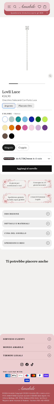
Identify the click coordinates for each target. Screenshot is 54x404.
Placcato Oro (25, 105)
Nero (11, 136)
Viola (45, 128)
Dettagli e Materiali (16, 223)
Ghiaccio (11, 119)
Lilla (38, 128)
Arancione (11, 128)
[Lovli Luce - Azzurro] (14, 322)
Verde (38, 119)
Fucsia (25, 128)
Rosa (31, 128)
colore (11, 113)
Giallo (5, 128)
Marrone (5, 136)
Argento (8, 105)
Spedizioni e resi (14, 243)
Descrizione (11, 213)
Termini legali (13, 355)
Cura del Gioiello (15, 233)
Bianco (5, 119)
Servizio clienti (14, 339)
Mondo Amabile (13, 347)
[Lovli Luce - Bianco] (3, 322)
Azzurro (25, 119)
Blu (31, 119)
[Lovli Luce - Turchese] (10, 322)
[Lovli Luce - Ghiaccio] (7, 322)
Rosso (18, 128)
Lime (45, 119)
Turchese (18, 119)
